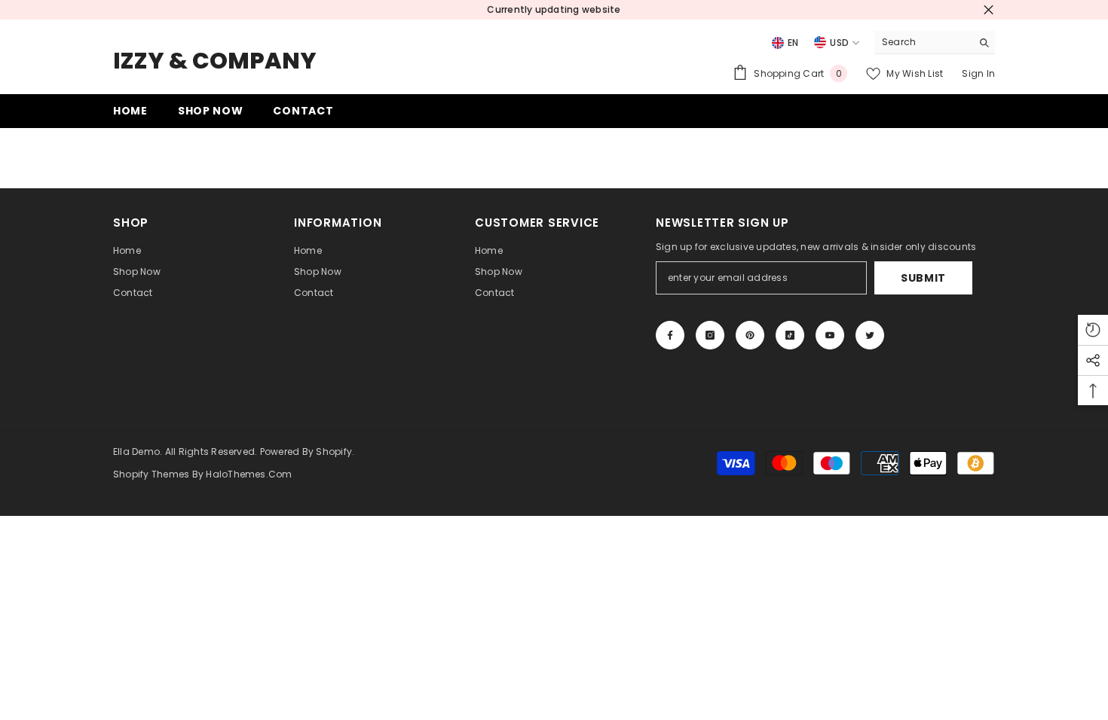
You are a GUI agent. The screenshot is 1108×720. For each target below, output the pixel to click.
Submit (923, 277)
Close (988, 10)
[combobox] (923, 42)
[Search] (934, 42)
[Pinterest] (750, 335)
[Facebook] (670, 335)
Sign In (978, 73)
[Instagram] (710, 335)
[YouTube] (830, 335)
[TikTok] (790, 335)
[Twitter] (869, 335)
